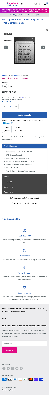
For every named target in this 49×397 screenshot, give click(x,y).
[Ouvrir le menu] (3, 4)
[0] (44, 4)
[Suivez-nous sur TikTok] (21, 368)
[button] (24, 202)
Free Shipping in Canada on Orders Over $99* (24, 15)
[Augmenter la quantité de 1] (16, 106)
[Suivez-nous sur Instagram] (12, 368)
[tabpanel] (24, 159)
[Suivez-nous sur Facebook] (3, 368)
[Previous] (6, 47)
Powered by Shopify (8, 390)
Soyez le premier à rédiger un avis (24, 203)
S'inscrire (9, 350)
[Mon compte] (40, 4)
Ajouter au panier (24, 115)
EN (22, 4)
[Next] (43, 47)
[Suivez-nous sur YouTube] (16, 368)
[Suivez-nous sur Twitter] (8, 368)
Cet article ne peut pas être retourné (15, 78)
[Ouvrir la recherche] (36, 4)
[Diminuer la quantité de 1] (4, 106)
